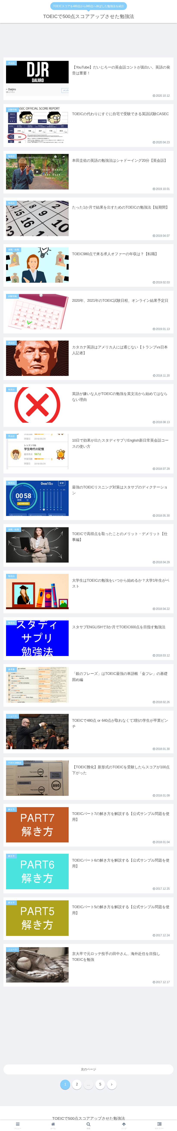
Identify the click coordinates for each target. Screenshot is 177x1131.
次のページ (88, 1069)
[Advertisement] (88, 42)
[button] (164, 718)
